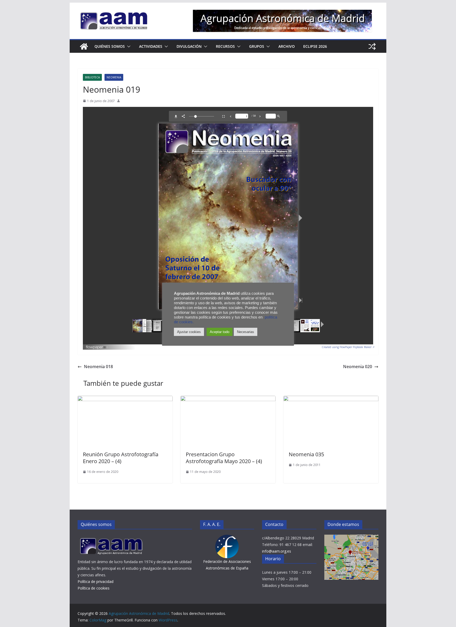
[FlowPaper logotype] (97, 346)
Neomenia (114, 77)
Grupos (256, 46)
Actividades (150, 46)
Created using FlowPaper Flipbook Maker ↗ (348, 347)
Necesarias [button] (245, 332)
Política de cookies (94, 588)
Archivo (286, 46)
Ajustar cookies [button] (189, 332)
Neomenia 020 (357, 366)
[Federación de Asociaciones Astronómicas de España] (227, 537)
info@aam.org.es (276, 551)
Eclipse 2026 (315, 46)
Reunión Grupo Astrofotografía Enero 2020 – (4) (120, 458)
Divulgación (189, 46)
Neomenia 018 (98, 366)
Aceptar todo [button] (219, 332)
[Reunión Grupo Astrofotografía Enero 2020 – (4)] (125, 399)
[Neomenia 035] (330, 399)
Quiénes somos (109, 46)
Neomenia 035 (306, 454)
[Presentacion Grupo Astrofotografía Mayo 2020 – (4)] (228, 399)
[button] (128, 46)
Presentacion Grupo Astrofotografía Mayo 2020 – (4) (224, 458)
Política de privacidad (95, 581)
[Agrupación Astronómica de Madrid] (84, 46)
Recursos (225, 46)
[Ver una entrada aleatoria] (372, 46)
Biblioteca (92, 77)
